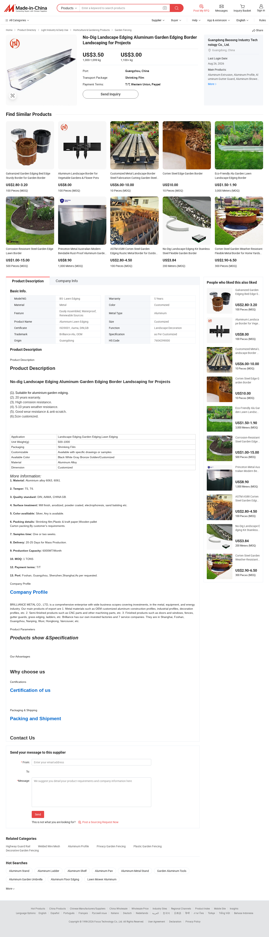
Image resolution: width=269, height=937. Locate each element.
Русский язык (99, 913)
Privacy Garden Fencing (111, 846)
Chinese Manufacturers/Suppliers (87, 908)
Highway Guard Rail (18, 846)
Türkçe (211, 913)
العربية (155, 913)
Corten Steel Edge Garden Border (247, 380)
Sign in (261, 10)
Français (83, 913)
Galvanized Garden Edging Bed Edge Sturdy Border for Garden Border (247, 292)
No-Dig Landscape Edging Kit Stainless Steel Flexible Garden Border (247, 528)
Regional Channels (181, 908)
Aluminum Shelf (77, 871)
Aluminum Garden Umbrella (26, 879)
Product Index (202, 908)
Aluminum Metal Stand (135, 871)
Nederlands (142, 913)
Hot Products (38, 908)
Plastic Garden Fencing (148, 846)
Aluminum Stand (19, 871)
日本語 (177, 913)
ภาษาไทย (199, 913)
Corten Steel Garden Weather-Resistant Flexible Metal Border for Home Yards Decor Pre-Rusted (247, 557)
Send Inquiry (111, 94)
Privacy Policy (193, 921)
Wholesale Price (140, 908)
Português (68, 913)
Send (38, 814)
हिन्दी (187, 913)
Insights (234, 908)
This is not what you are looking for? (54, 822)
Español (55, 913)
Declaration (175, 921)
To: (28, 771)
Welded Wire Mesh (49, 846)
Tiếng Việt (224, 913)
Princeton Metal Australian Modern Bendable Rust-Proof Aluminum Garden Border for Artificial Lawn (247, 469)
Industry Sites (160, 908)
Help (195, 20)
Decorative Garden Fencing (22, 850)
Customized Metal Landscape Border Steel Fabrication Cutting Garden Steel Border (247, 351)
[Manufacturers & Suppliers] (25, 8)
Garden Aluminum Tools (171, 871)
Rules (262, 20)
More (211, 84)
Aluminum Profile (78, 846)
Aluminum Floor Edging (65, 879)
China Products (57, 908)
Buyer (174, 20)
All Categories (17, 20)
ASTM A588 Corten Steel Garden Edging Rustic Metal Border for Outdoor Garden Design (247, 498)
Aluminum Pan (104, 871)
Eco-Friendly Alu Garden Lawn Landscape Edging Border (247, 410)
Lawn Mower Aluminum (101, 879)
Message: (23, 781)
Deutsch (127, 913)
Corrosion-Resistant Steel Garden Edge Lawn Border (247, 439)
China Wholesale (118, 908)
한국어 (166, 913)
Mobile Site (220, 908)
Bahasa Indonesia (243, 913)
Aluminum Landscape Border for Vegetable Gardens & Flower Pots (247, 321)
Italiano (115, 913)
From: (25, 762)
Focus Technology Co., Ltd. (108, 921)
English (42, 913)
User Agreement (156, 921)
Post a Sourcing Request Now (98, 822)
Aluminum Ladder (48, 871)
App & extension (217, 20)
